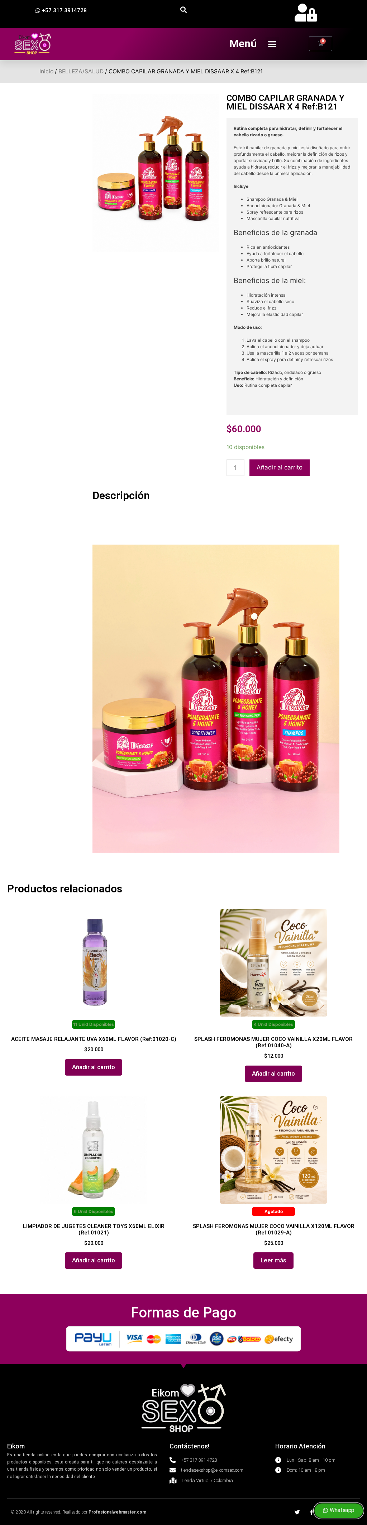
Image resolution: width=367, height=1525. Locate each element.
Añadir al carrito (279, 467)
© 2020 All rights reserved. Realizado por (78, 1512)
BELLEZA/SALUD (81, 71)
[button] (61, 11)
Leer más (273, 1260)
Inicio (46, 71)
